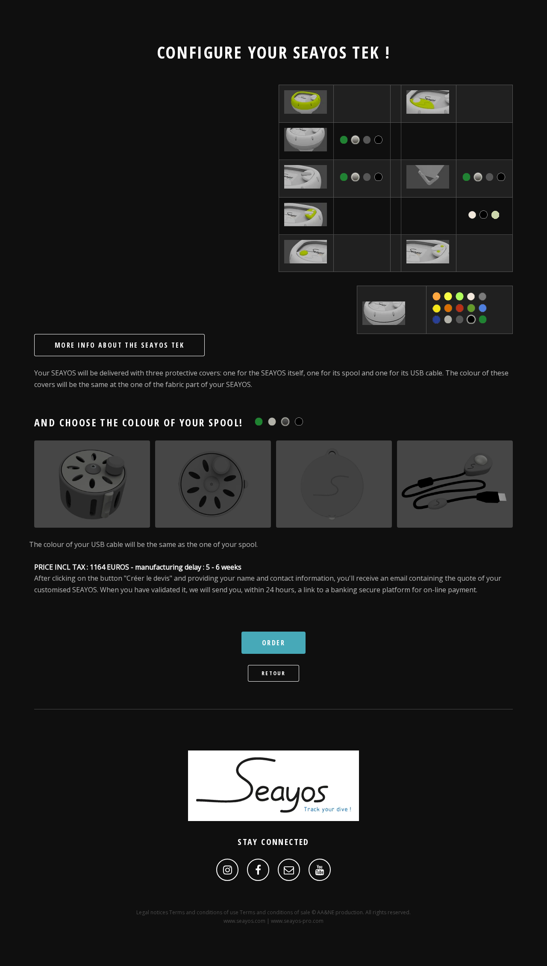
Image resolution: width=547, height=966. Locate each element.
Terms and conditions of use (203, 912)
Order (273, 642)
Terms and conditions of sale (275, 912)
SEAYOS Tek (336, 52)
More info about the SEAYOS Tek (119, 345)
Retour (273, 673)
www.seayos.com (244, 921)
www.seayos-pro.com (297, 921)
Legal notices (152, 912)
